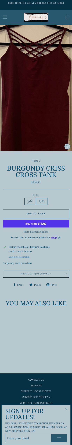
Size (36, 195)
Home (35, 160)
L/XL (42, 201)
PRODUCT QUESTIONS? (36, 274)
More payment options (36, 231)
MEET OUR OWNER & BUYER (36, 402)
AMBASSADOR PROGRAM (36, 397)
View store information (19, 257)
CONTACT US (36, 379)
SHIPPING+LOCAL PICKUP (36, 391)
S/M (29, 201)
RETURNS (36, 385)
